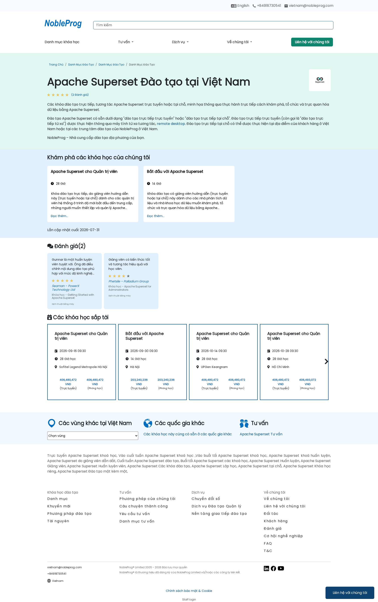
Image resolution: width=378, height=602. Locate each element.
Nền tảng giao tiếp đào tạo (219, 513)
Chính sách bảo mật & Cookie (189, 591)
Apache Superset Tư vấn (261, 434)
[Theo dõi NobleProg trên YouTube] (281, 568)
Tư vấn (124, 41)
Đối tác (271, 513)
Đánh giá (273, 528)
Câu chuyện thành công (143, 506)
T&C (268, 550)
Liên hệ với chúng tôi (350, 592)
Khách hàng (276, 521)
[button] (325, 361)
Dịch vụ (179, 41)
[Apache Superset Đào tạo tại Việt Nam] (67, 23)
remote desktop (171, 123)
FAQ (268, 543)
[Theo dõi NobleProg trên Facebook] (273, 568)
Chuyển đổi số (206, 498)
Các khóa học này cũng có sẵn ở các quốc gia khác (188, 434)
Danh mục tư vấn (137, 521)
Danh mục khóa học (62, 41)
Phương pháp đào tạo (69, 513)
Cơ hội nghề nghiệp (283, 535)
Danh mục (57, 498)
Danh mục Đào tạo (81, 64)
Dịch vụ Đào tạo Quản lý (217, 506)
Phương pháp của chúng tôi (147, 498)
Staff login (189, 599)
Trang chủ (56, 64)
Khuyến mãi (59, 506)
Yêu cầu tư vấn (134, 514)
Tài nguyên (58, 521)
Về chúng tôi (238, 41)
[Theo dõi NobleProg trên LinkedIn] (266, 568)
